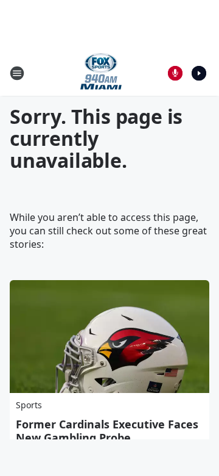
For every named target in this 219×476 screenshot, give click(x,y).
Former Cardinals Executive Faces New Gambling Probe (107, 430)
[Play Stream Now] (199, 73)
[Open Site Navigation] (17, 73)
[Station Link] (101, 73)
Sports (29, 405)
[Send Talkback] (175, 73)
